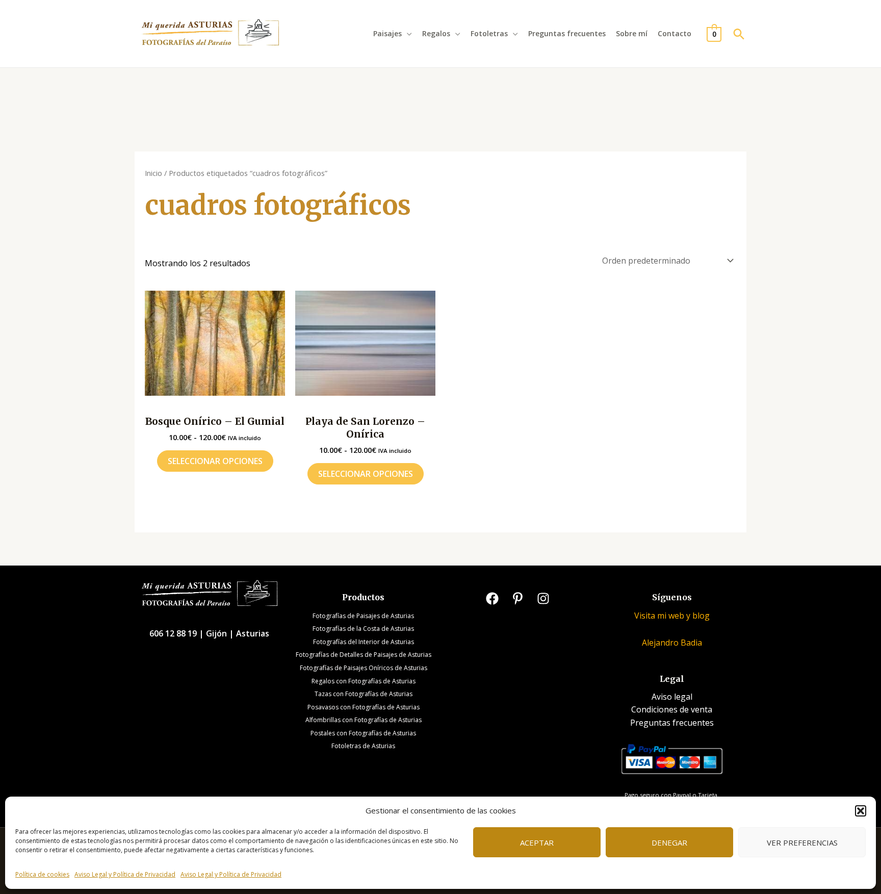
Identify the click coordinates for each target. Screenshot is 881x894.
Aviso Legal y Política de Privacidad (124, 874)
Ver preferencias (802, 842)
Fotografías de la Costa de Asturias (363, 628)
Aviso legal (672, 696)
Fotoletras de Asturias (363, 746)
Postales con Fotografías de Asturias (363, 733)
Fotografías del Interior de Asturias (363, 641)
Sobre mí (631, 33)
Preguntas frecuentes (567, 33)
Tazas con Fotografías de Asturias (363, 693)
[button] (861, 811)
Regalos (436, 33)
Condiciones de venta (671, 709)
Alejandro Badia (672, 642)
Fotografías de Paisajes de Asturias (363, 615)
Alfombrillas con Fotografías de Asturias (363, 720)
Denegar (669, 842)
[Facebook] (492, 598)
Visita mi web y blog (672, 615)
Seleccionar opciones (215, 461)
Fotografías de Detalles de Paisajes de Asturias (363, 654)
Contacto (674, 33)
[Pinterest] (517, 598)
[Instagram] (543, 598)
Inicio (153, 173)
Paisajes (387, 33)
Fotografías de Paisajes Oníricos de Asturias (363, 667)
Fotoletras (489, 33)
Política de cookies (42, 874)
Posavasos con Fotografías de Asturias (363, 707)
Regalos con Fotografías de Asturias (364, 681)
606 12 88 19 (174, 633)
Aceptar (537, 842)
